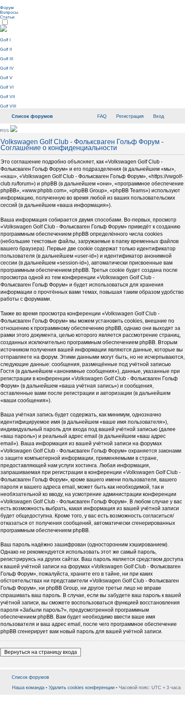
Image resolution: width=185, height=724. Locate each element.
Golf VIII (8, 106)
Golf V (6, 77)
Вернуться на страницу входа (40, 652)
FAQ (102, 116)
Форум (7, 7)
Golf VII (7, 96)
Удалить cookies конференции (81, 687)
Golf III (6, 58)
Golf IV (7, 68)
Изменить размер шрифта (174, 114)
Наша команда (28, 687)
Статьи (7, 17)
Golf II (6, 49)
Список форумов (32, 116)
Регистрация (130, 116)
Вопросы (9, 12)
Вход (158, 116)
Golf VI (7, 87)
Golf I (5, 39)
